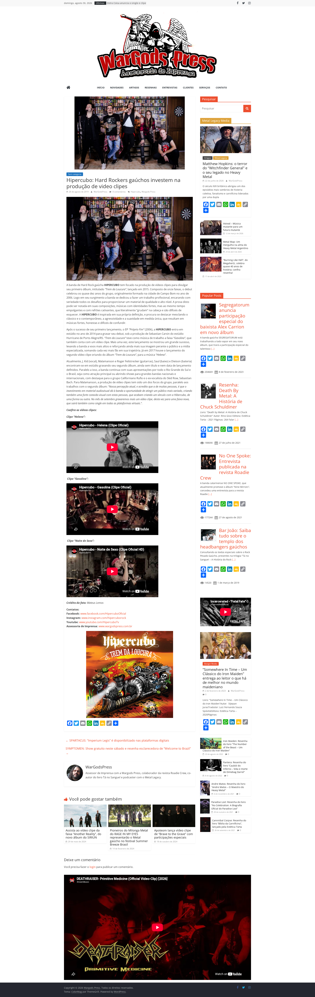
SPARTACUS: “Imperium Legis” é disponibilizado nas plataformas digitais (117, 740)
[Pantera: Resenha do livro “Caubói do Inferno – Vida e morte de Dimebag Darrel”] (210, 760)
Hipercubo (135, 191)
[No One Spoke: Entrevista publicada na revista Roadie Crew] (209, 454)
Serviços (204, 87)
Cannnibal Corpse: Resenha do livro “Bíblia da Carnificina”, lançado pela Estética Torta (229, 823)
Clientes (188, 87)
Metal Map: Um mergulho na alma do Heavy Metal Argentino (235, 245)
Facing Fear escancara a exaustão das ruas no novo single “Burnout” (125, 3)
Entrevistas (169, 87)
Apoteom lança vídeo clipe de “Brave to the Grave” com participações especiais (173, 833)
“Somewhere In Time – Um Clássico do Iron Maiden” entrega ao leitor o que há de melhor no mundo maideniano (225, 678)
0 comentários (119, 191)
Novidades (117, 87)
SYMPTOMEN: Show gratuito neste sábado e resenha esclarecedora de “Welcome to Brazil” (128, 750)
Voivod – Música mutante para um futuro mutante (232, 226)
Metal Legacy (221, 158)
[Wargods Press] (68, 88)
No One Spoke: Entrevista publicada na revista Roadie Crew (225, 466)
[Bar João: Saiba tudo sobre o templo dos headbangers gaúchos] (209, 529)
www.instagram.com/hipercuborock (104, 618)
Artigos (134, 87)
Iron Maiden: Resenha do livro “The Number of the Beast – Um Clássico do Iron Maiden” (225, 745)
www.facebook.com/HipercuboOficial (103, 613)
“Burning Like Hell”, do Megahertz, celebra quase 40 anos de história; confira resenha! (235, 266)
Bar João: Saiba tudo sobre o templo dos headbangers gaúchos (225, 538)
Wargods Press (148, 191)
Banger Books (210, 663)
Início (101, 87)
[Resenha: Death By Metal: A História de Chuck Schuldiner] (209, 383)
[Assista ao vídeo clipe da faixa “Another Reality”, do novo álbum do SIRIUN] (85, 806)
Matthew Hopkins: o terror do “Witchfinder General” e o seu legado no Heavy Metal (225, 170)
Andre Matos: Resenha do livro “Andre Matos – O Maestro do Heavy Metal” (228, 787)
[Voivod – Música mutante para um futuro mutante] (210, 222)
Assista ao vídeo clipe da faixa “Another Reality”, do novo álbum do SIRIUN (83, 833)
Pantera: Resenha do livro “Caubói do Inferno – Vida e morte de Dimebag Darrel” (235, 767)
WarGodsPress (101, 191)
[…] (212, 348)
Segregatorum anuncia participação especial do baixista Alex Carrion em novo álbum (224, 318)
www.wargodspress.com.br (115, 626)
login (93, 867)
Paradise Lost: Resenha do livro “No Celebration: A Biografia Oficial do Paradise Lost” (228, 805)
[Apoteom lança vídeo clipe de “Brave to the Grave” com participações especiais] (174, 806)
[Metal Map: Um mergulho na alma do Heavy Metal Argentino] (210, 240)
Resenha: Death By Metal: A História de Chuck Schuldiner (221, 396)
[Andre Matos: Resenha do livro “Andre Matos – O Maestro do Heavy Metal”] (205, 782)
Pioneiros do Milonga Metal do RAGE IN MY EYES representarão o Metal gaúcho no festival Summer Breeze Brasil (129, 837)
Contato (221, 87)
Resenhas (151, 87)
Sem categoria (74, 174)
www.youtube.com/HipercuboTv (99, 622)
